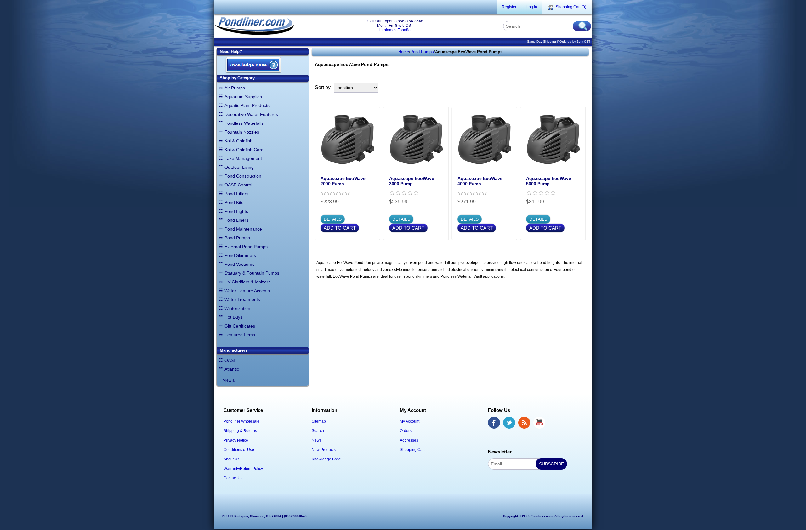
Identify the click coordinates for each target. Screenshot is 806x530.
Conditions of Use (239, 449)
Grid (570, 88)
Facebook (494, 423)
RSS (524, 423)
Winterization (237, 308)
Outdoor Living (239, 167)
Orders (406, 431)
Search (318, 431)
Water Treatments (242, 299)
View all (229, 380)
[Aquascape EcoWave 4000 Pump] (484, 139)
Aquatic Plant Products (247, 105)
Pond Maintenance (243, 228)
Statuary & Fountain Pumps (251, 273)
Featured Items (239, 334)
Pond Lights (236, 211)
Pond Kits (233, 202)
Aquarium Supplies (243, 96)
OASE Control (238, 184)
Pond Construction (242, 176)
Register (509, 7)
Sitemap (319, 421)
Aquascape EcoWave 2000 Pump (343, 181)
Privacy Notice (236, 440)
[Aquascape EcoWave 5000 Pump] (553, 139)
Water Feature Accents (247, 290)
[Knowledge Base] (253, 65)
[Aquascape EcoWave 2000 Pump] (347, 139)
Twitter (509, 423)
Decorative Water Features (251, 114)
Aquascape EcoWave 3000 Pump (411, 181)
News (316, 440)
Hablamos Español (395, 30)
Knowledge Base (326, 459)
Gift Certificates (239, 325)
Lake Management (243, 158)
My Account (409, 421)
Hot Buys (233, 317)
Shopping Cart (412, 449)
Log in (531, 7)
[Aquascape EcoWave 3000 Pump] (416, 139)
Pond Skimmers (240, 255)
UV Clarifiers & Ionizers (247, 281)
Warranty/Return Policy (243, 468)
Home (403, 51)
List (582, 88)
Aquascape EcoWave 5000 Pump (548, 181)
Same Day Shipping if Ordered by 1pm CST (558, 41)
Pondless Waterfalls (244, 123)
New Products (324, 449)
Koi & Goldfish (238, 140)
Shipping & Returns (240, 431)
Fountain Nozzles (241, 131)
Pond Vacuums (239, 264)
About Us (231, 459)
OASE (230, 360)
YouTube (539, 423)
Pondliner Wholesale (241, 421)
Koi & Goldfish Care (244, 149)
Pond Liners (236, 220)
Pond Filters (236, 193)
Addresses (409, 440)
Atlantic (231, 369)
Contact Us (233, 478)
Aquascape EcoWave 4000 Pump (479, 181)
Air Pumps (234, 87)
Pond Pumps (237, 237)
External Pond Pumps (246, 246)
